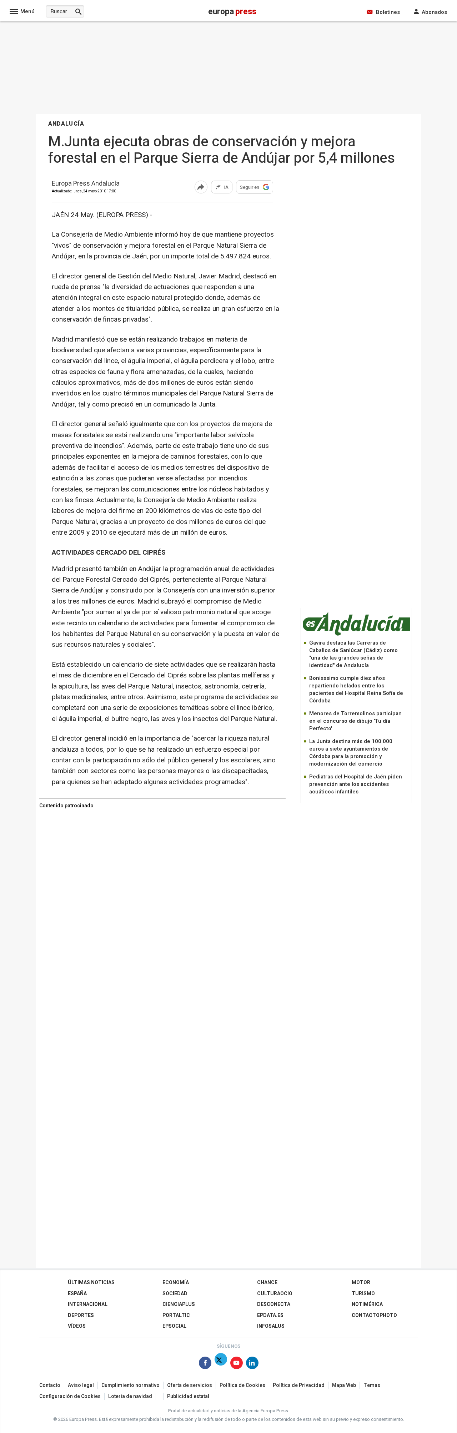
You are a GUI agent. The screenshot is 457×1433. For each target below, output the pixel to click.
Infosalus (271, 1326)
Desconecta (273, 1304)
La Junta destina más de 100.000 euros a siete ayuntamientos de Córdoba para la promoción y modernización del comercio (350, 752)
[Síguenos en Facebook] (205, 1364)
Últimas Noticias (91, 1282)
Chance (267, 1282)
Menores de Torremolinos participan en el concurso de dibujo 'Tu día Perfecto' (355, 721)
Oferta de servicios (189, 1385)
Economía (175, 1282)
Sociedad (174, 1293)
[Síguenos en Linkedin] (252, 1364)
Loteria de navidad (130, 1396)
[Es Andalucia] (356, 634)
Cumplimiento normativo (130, 1385)
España (77, 1293)
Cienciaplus (178, 1304)
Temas (371, 1385)
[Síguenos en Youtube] (236, 1364)
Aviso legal (81, 1385)
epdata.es (270, 1315)
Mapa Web (344, 1385)
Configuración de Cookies (70, 1396)
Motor (361, 1282)
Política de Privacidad (299, 1385)
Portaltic (176, 1315)
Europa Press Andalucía (86, 184)
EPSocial (174, 1326)
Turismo (363, 1293)
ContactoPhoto (374, 1315)
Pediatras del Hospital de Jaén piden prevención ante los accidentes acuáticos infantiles (355, 784)
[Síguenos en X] (221, 1364)
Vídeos (77, 1326)
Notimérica (367, 1304)
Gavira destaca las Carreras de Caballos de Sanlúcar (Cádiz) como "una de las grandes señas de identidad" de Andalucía (353, 654)
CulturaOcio (274, 1293)
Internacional (87, 1304)
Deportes (81, 1315)
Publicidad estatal (188, 1396)
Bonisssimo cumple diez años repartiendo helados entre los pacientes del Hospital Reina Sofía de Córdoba (356, 689)
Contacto (49, 1385)
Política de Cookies (242, 1385)
